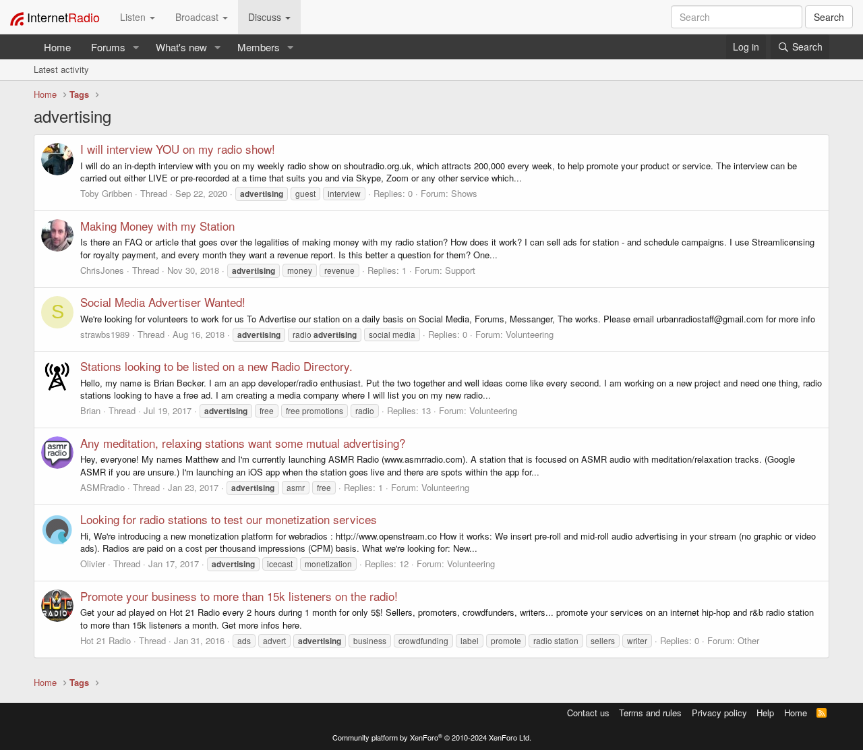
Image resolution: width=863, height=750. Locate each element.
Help (765, 712)
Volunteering (530, 334)
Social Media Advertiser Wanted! (162, 301)
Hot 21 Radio (105, 640)
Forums (108, 47)
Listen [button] (134, 17)
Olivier (92, 563)
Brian (90, 410)
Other (748, 640)
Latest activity (61, 69)
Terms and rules (650, 712)
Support (460, 270)
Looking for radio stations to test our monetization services (228, 519)
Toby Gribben (106, 193)
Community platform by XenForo (431, 737)
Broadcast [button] (198, 17)
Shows (464, 193)
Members (258, 47)
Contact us (588, 712)
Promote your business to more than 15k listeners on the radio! (239, 595)
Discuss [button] (266, 17)
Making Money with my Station (157, 225)
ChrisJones (102, 270)
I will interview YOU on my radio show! (177, 148)
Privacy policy (719, 712)
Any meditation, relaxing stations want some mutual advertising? (242, 442)
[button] (136, 46)
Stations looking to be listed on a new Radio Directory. (216, 365)
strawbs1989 (104, 334)
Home (57, 47)
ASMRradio (102, 487)
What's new (181, 47)
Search (829, 17)
